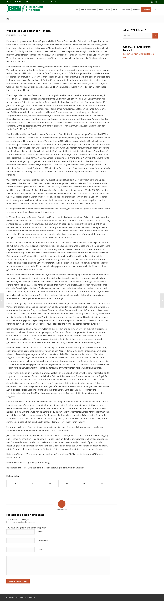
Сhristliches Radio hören (15, 2)
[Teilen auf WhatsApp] (49, 483)
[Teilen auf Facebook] (15, 483)
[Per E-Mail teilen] (101, 483)
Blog (8, 19)
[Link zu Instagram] (156, 2)
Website (40, 549)
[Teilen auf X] (32, 483)
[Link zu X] (152, 2)
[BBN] (25, 9)
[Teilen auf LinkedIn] (84, 483)
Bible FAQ (22, 35)
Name (40, 531)
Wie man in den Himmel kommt (37, 2)
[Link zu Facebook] (148, 2)
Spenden (54, 2)
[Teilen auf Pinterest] (67, 483)
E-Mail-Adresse (44, 540)
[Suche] (155, 9)
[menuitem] (15, 2)
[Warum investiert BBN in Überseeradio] (2, 300)
